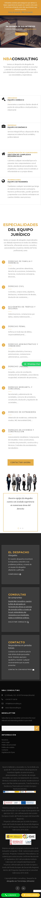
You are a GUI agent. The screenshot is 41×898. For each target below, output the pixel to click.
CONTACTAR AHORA (20, 462)
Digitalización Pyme (8, 752)
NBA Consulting (19, 878)
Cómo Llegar (31, 895)
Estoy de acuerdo (14, 12)
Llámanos (11, 895)
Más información (27, 12)
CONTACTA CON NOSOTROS (20, 669)
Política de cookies (8, 747)
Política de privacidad (9, 745)
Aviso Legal (5, 742)
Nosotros (5, 740)
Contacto (5, 750)
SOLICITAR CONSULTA (17, 622)
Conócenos (13, 574)
